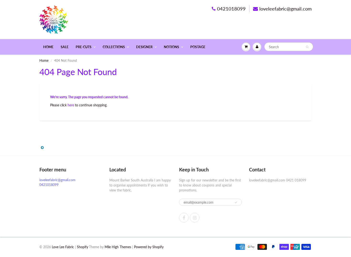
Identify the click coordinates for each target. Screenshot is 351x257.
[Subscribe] (236, 202)
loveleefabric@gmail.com (285, 8)
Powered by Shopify (149, 247)
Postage (197, 47)
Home (48, 47)
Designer (144, 47)
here (71, 105)
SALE (65, 47)
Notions (171, 47)
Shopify (82, 247)
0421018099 (231, 8)
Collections (114, 47)
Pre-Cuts (83, 47)
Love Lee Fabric (63, 247)
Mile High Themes (118, 247)
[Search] (307, 47)
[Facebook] (184, 217)
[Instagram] (194, 217)
